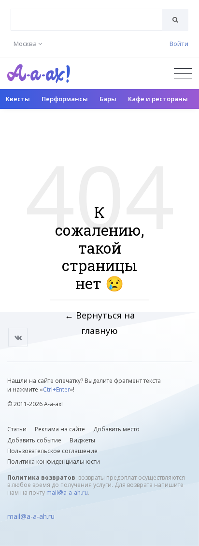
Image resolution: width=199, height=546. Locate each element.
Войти (179, 43)
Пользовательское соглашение (52, 451)
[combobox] (87, 19)
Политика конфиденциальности (53, 461)
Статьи (17, 429)
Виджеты (82, 440)
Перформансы (65, 98)
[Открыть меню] (183, 73)
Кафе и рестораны (158, 98)
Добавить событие (34, 440)
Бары (108, 98)
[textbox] (86, 12)
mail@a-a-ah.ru (67, 492)
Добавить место (116, 429)
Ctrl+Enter (56, 389)
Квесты (18, 98)
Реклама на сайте (60, 429)
